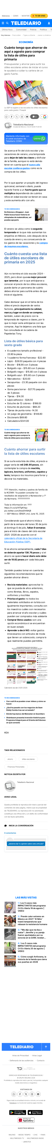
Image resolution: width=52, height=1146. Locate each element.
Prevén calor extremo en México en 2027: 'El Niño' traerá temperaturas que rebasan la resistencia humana (32, 920)
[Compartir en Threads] (22, 116)
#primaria (11, 498)
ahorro (10, 759)
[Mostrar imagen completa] (44, 650)
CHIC (35, 1135)
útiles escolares (28, 759)
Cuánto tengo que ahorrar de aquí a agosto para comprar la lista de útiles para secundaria (17, 435)
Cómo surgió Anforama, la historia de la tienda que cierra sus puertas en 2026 (32, 959)
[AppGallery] (25, 1120)
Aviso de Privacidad (20, 1055)
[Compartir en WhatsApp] (6, 116)
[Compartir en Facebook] (11, 116)
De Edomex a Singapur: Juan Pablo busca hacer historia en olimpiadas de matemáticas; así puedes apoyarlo (17, 216)
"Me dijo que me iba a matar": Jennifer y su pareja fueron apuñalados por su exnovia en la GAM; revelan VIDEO (31, 935)
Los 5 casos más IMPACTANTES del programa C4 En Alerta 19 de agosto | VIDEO (32, 907)
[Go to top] (46, 1047)
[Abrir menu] (3, 23)
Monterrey (27, 16)
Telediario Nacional (23, 124)
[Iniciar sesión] (49, 23)
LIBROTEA (27, 1142)
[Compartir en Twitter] (17, 116)
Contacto (40, 1060)
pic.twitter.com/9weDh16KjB (17, 510)
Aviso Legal (37, 1055)
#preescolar (36, 495)
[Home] (26, 23)
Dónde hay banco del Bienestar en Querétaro (25, 714)
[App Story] (35, 1112)
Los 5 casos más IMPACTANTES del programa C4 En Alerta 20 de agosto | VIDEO (32, 947)
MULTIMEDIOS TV (17, 1138)
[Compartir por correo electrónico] (27, 116)
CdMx (15, 16)
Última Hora (7, 29)
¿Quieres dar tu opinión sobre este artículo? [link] (26, 844)
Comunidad (21, 29)
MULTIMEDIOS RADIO (35, 1138)
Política (43, 29)
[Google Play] (17, 1112)
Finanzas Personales (16, 767)
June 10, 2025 (37, 513)
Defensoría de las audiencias (21, 1060)
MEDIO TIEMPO (24, 1135)
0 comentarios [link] (10, 833)
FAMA (43, 1135)
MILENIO (12, 1135)
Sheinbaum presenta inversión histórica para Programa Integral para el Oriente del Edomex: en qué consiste (26, 720)
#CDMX (10, 492)
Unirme (37, 138)
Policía (33, 29)
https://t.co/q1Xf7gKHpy (15, 507)
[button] (44, 116)
